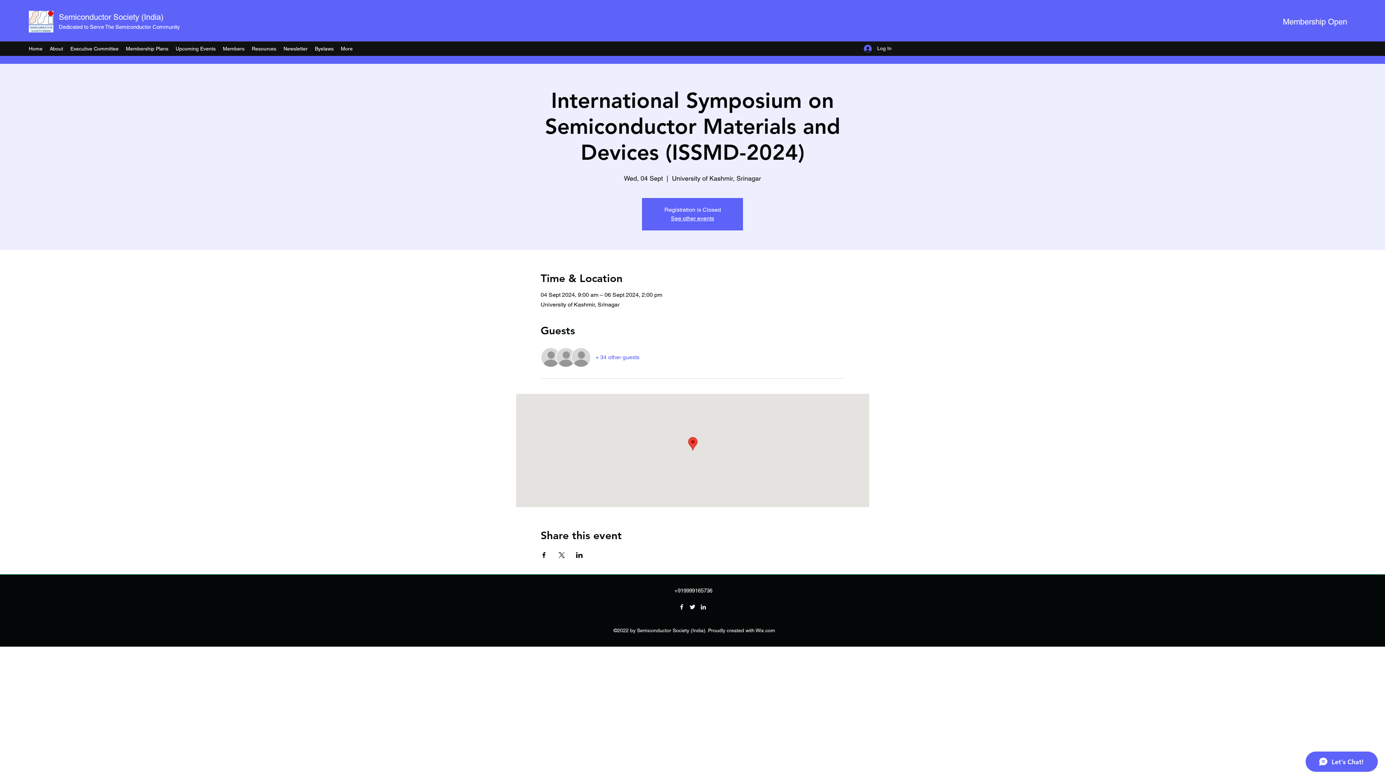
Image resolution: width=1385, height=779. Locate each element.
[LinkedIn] (703, 607)
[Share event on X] (561, 555)
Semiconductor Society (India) (111, 17)
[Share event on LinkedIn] (579, 555)
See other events (692, 218)
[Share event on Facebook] (544, 555)
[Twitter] (692, 607)
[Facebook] (681, 607)
